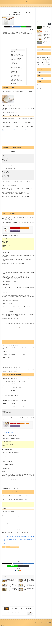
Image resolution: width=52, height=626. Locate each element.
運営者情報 (49, 622)
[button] (28, 26)
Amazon (24, 423)
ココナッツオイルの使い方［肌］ (17, 79)
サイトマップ (45, 622)
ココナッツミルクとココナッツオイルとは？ (18, 54)
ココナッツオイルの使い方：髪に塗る (16, 80)
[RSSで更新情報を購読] (20, 570)
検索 (38, 21)
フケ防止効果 (14, 83)
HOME (35, 622)
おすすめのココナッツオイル (16, 76)
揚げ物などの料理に (15, 71)
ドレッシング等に (14, 72)
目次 (17, 49)
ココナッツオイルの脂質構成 (16, 58)
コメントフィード (41, 88)
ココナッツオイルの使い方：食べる (16, 68)
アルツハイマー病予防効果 (16, 67)
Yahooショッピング (15, 230)
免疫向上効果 (14, 62)
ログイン (39, 84)
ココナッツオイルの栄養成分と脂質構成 (17, 55)
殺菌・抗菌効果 (14, 63)
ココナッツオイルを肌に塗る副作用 (17, 75)
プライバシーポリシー (40, 622)
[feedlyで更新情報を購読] (18, 570)
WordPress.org (40, 90)
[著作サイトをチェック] (16, 570)
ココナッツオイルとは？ (14, 51)
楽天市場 (15, 423)
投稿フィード (40, 86)
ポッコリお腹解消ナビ (40, 78)
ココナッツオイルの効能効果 (15, 59)
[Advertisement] (18, 41)
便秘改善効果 (14, 64)
